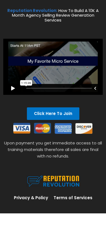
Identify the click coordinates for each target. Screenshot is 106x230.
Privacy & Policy (31, 198)
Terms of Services (73, 198)
